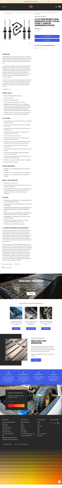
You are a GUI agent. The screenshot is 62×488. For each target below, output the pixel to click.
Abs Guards (46, 328)
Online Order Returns (6, 428)
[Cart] (59, 6)
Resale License (5, 426)
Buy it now (47, 40)
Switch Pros (31, 328)
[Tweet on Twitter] (42, 48)
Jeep (38, 429)
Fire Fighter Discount (6, 431)
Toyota (38, 422)
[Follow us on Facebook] (51, 423)
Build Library (40, 435)
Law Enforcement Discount (8, 433)
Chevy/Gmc (39, 426)
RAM (38, 428)
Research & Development (26, 435)
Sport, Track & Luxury (41, 433)
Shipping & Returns (9, 264)
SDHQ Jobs (23, 429)
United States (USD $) (7, 444)
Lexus (38, 431)
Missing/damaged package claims (9, 437)
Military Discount (6, 429)
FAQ (3, 435)
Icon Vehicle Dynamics (40, 16)
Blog (22, 424)
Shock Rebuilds (24, 431)
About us (23, 428)
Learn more (35, 1)
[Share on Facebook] (38, 48)
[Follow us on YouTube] (58, 423)
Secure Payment (8, 267)
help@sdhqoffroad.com (53, 380)
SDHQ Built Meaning (25, 422)
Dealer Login (5, 424)
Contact (22, 426)
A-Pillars (16, 328)
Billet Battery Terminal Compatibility (10, 439)
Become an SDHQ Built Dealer (8, 422)
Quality (18, 264)
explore (31, 293)
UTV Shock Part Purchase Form (27, 433)
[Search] (5, 6)
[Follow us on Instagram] (54, 423)
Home (3, 12)
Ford (38, 424)
